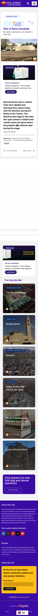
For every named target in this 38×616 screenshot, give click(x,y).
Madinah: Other (12, 16)
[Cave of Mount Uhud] (19, 455)
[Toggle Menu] (34, 3)
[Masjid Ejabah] (19, 330)
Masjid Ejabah (13, 324)
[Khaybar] (19, 361)
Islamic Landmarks (17, 24)
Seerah (6, 143)
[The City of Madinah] (19, 298)
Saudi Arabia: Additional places (15, 350)
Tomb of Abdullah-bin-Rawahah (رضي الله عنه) (18, 419)
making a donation (7, 550)
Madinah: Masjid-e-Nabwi (14, 287)
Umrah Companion (12, 83)
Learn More (11, 92)
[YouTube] (22, 533)
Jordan (9, 413)
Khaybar (10, 355)
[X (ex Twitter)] (8, 533)
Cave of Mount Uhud (16, 449)
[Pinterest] (13, 533)
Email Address (8, 581)
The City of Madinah (16, 292)
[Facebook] (3, 533)
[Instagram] (18, 533)
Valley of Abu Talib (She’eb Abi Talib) (15, 388)
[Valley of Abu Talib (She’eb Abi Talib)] (19, 392)
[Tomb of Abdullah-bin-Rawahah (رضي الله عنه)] (19, 424)
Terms (7, 611)
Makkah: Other (11, 382)
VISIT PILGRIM (13, 490)
